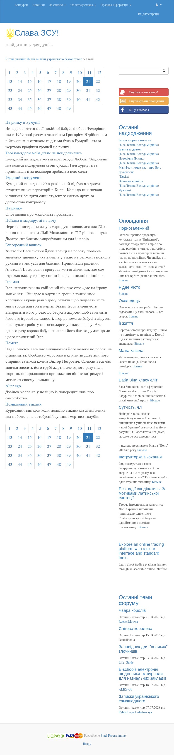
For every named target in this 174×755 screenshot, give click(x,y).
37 (49, 99)
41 (88, 99)
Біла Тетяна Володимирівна (139, 145)
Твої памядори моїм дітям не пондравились (43, 152)
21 (88, 81)
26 (39, 90)
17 (49, 81)
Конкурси (21, 4)
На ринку (13, 208)
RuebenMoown (128, 621)
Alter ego (13, 385)
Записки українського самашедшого (139, 698)
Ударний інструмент (23, 177)
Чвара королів (132, 610)
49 (69, 108)
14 (20, 81)
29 (69, 90)
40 (78, 99)
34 (20, 99)
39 (69, 99)
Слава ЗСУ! (36, 32)
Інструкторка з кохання (135, 140)
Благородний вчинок (23, 244)
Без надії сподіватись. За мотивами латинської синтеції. (143, 492)
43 (10, 108)
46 (39, 108)
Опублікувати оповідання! (147, 101)
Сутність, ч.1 (130, 407)
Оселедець (129, 300)
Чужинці (125, 190)
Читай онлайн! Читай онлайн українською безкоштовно (43, 59)
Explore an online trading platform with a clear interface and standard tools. (141, 550)
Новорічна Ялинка (131, 158)
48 (59, 108)
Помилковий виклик (23, 404)
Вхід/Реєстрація (148, 14)
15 (30, 81)
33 (10, 99)
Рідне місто (129, 287)
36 (39, 99)
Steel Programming (113, 735)
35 (30, 99)
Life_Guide (126, 662)
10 (80, 72)
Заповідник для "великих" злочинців (143, 648)
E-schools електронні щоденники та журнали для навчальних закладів (143, 673)
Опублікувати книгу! (143, 92)
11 (89, 72)
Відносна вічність (131, 181)
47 (49, 108)
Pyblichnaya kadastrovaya (135, 712)
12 (99, 72)
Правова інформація (115, 4)
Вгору (87, 743)
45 (30, 108)
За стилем (56, 4)
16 (39, 81)
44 (20, 108)
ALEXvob (125, 689)
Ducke (124, 176)
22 (98, 81)
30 (78, 90)
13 (10, 81)
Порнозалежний (134, 228)
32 (98, 90)
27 (49, 90)
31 (88, 90)
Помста (11, 342)
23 (10, 90)
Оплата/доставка (82, 4)
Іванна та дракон (130, 149)
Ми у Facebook (139, 110)
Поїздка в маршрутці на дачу (30, 220)
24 (20, 90)
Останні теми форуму (135, 600)
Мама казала (131, 350)
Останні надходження (135, 130)
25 (30, 90)
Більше (123, 280)
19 (69, 81)
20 (78, 81)
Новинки (38, 4)
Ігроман (12, 281)
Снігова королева (135, 628)
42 (98, 99)
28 (59, 90)
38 (59, 99)
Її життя (126, 323)
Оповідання (133, 220)
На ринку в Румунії (22, 122)
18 (59, 81)
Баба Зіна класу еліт (138, 380)
